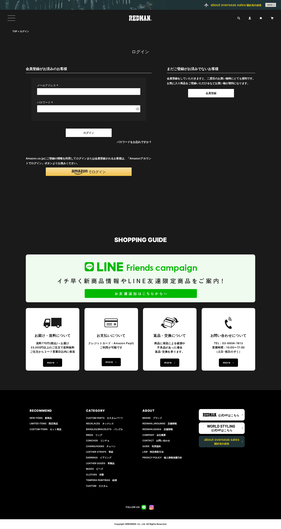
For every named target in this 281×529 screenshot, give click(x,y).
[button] (89, 171)
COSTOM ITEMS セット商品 (45, 429)
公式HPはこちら (228, 415)
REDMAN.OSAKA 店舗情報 (157, 429)
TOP (14, 31)
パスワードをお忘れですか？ (134, 141)
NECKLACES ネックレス (100, 423)
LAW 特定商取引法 (153, 451)
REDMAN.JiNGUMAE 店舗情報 (159, 423)
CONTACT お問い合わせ (156, 440)
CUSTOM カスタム (97, 485)
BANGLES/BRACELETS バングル (104, 429)
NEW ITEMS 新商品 (41, 418)
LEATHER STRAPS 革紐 (99, 451)
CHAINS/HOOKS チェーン (101, 446)
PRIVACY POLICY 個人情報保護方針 (162, 457)
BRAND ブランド (152, 418)
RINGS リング (94, 435)
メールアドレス (48, 85)
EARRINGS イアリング (98, 457)
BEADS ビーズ (94, 468)
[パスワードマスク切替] (137, 108)
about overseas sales (221, 441)
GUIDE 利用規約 (151, 446)
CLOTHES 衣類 (95, 474)
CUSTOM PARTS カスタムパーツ (104, 418)
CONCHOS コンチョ (97, 440)
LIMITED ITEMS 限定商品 (44, 423)
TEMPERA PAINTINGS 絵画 (101, 480)
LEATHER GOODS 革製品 (100, 463)
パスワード (45, 102)
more (270, 4)
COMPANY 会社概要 (154, 435)
